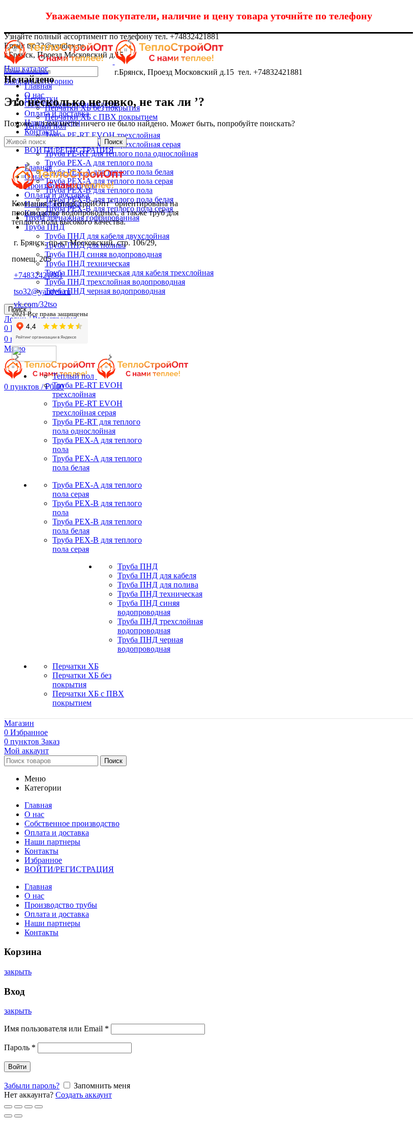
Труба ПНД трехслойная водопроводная (115, 281)
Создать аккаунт (83, 1094)
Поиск (17, 309)
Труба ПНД (44, 226)
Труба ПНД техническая (87, 263)
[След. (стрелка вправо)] (18, 1115)
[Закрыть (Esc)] (8, 1106)
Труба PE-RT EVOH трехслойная (102, 135)
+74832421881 (38, 275)
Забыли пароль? (31, 1085)
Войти (17, 1067)
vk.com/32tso (35, 304)
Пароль (20, 1047)
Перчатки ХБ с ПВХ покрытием (101, 117)
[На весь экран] (28, 1106)
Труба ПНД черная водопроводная (105, 291)
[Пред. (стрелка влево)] (8, 1115)
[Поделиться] (18, 1106)
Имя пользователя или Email (56, 1028)
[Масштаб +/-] (39, 1106)
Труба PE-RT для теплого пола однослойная (121, 153)
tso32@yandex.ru (42, 291)
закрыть (18, 971)
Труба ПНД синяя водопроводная (103, 254)
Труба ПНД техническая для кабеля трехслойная (129, 272)
